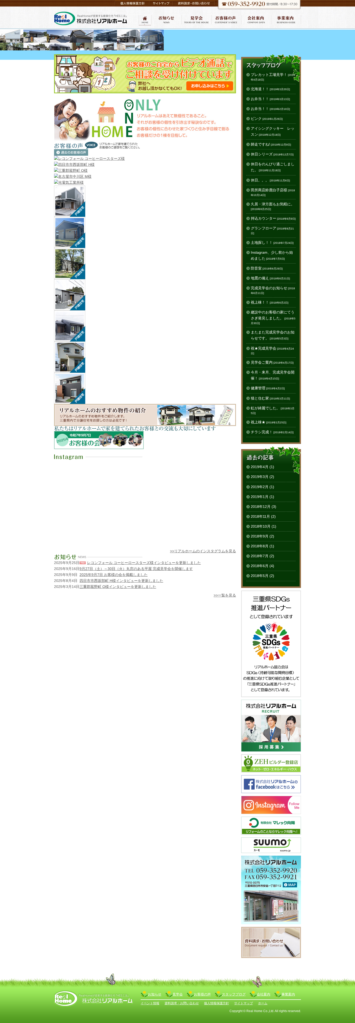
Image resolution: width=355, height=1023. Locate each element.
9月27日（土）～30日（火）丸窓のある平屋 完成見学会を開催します (136, 569)
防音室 (267, 268)
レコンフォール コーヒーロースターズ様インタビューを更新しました (144, 563)
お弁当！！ (270, 99)
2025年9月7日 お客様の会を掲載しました (114, 575)
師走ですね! (271, 144)
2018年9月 (259, 536)
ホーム (262, 1003)
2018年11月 (260, 516)
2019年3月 (259, 477)
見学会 (178, 994)
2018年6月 (259, 566)
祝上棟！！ (269, 302)
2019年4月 (259, 467)
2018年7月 (259, 556)
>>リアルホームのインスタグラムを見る (203, 551)
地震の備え (270, 278)
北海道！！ (270, 89)
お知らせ (154, 994)
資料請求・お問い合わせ (182, 1003)
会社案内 (263, 994)
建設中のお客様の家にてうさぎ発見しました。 (273, 317)
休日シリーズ (272, 154)
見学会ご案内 (272, 362)
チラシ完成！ (272, 432)
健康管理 (268, 388)
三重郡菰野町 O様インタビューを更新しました (118, 587)
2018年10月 (261, 526)
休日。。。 (270, 180)
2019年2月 (259, 487)
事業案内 (288, 994)
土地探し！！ (272, 242)
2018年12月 (261, 506)
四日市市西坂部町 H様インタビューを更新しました (121, 581)
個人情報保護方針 (216, 1003)
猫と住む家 (270, 398)
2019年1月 (259, 497)
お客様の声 (202, 994)
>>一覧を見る (225, 595)
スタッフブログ (234, 994)
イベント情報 (150, 1003)
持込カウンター (273, 218)
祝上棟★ (268, 422)
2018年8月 (259, 546)
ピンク (267, 118)
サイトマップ (243, 1003)
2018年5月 (259, 576)
